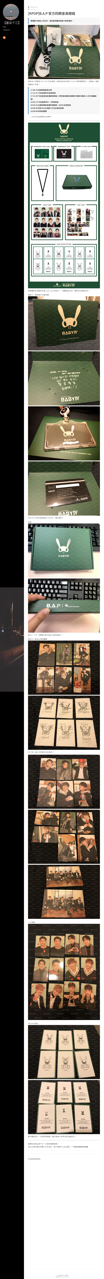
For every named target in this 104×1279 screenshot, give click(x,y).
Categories (6, 30)
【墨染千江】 (12, 22)
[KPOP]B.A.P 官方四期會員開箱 (51, 13)
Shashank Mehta (65, 1276)
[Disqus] (64, 1188)
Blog (4, 27)
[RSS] (4, 37)
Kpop (34, 9)
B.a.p (32, 9)
